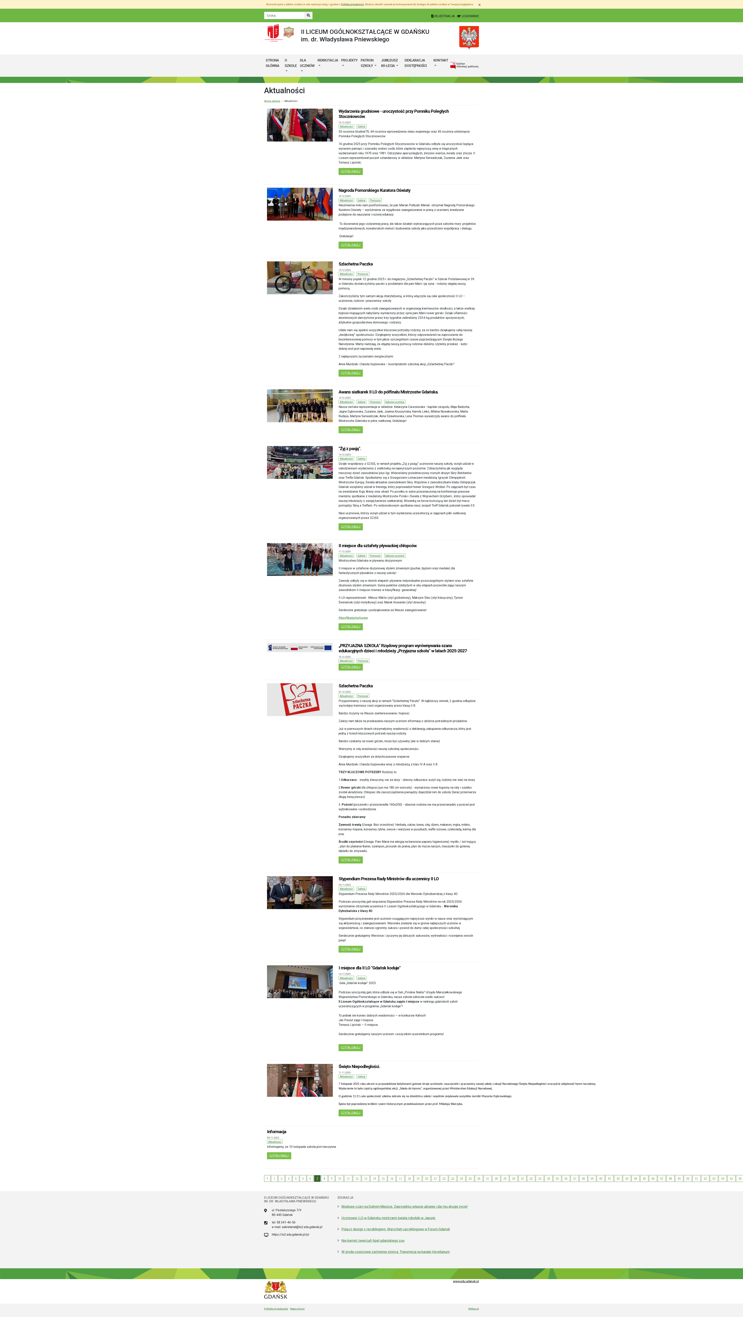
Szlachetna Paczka (356, 263)
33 (539, 1178)
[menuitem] (290, 65)
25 (470, 1178)
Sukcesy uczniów (394, 401)
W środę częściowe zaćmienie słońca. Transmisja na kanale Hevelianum (396, 1252)
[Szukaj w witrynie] (308, 15)
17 (400, 1178)
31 (522, 1178)
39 (592, 1178)
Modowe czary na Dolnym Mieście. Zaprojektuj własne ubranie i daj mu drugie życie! (405, 1207)
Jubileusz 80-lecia (389, 63)
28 (496, 1178)
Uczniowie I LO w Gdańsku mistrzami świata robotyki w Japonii (389, 1218)
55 (731, 1178)
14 (374, 1178)
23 (452, 1178)
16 (391, 1178)
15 (383, 1178)
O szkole (291, 63)
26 (478, 1178)
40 (600, 1178)
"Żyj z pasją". (350, 448)
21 (435, 1178)
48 (670, 1178)
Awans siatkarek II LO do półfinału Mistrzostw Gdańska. (388, 391)
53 (714, 1178)
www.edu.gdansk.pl (466, 1281)
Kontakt (440, 60)
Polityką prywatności (352, 4)
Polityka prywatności (276, 1308)
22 (444, 1178)
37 (574, 1178)
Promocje (375, 200)
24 (461, 1178)
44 (635, 1178)
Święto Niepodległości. (359, 1066)
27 (487, 1178)
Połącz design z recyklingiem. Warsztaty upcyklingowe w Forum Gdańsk (396, 1229)
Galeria (361, 126)
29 (505, 1178)
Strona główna (272, 63)
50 (687, 1178)
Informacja (276, 1131)
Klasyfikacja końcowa (353, 618)
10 (339, 1178)
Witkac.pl (473, 1308)
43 (626, 1178)
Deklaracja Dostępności (416, 63)
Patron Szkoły (367, 63)
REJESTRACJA (444, 16)
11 (348, 1178)
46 (653, 1178)
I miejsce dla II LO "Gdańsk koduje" (370, 967)
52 (705, 1178)
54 (722, 1178)
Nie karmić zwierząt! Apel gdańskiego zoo (373, 1241)
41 (609, 1178)
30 (513, 1178)
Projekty (349, 60)
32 (531, 1178)
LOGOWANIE (470, 16)
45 (644, 1178)
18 (409, 1178)
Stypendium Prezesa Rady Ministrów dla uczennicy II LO (389, 878)
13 (365, 1178)
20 (426, 1178)
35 (557, 1178)
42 (618, 1178)
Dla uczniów (307, 63)
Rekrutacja (328, 60)
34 (548, 1178)
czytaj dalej (352, 171)
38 (583, 1178)
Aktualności (346, 126)
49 (679, 1178)
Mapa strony (297, 1308)
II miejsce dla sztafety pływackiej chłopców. (378, 545)
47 (661, 1178)
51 (696, 1178)
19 (417, 1178)
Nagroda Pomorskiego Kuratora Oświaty (374, 190)
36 (566, 1178)
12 (357, 1178)
